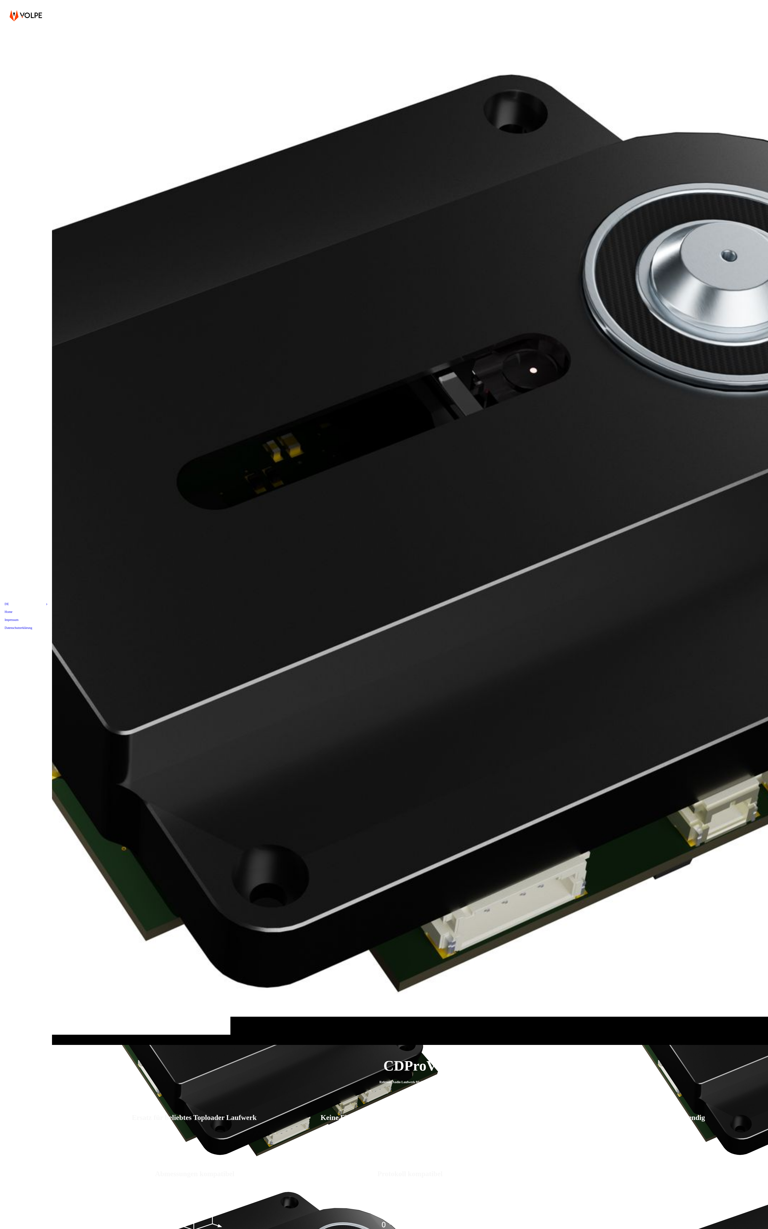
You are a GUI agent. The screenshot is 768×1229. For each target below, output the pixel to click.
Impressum (11, 620)
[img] (410, 522)
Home (8, 611)
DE (7, 604)
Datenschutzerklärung (18, 628)
